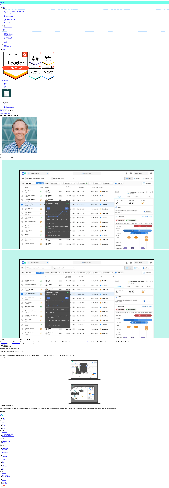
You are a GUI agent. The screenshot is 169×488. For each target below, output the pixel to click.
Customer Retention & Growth (8, 38)
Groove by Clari (9, 107)
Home (1, 110)
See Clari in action (4, 108)
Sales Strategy (8, 113)
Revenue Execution (5, 447)
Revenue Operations (5, 452)
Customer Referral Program (6, 476)
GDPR (3, 481)
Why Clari (3, 6)
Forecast (9, 20)
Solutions (3, 29)
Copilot (9, 19)
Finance (3, 455)
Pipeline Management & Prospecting (9, 35)
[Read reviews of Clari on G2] (2, 487)
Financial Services (6, 47)
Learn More (2, 2)
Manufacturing (6, 48)
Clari (8, 103)
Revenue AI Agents (14, 11)
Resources (3, 49)
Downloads (5, 82)
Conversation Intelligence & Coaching (7, 434)
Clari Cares (5, 86)
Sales (4, 40)
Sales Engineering (4, 456)
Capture (8, 12)
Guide (9, 22)
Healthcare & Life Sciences (7, 46)
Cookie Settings (4, 483)
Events (5, 85)
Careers (3, 424)
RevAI (3, 440)
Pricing (3, 100)
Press (4, 87)
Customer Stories (4, 466)
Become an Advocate (5, 475)
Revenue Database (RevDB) (8, 27)
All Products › (4, 24)
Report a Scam (4, 480)
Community (3, 474)
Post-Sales (5, 42)
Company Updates (3, 113)
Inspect (9, 14)
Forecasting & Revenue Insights (8, 36)
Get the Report (6, 98)
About (3, 422)
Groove (8, 16)
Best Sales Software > (5, 80)
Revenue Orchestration (5, 448)
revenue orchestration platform (16, 343)
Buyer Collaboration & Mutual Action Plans (8, 436)
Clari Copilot (7, 105)
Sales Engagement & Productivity (8, 33)
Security (3, 479)
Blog (4, 84)
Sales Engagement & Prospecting (6, 433)
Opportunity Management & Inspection (7, 435)
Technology (5, 45)
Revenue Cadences (6, 26)
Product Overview (4, 432)
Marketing (5, 41)
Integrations (5, 28)
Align (10, 17)
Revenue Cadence (4, 449)
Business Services (4, 460)
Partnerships (5, 83)
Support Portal (4, 473)
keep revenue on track (4, 343)
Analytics (3, 442)
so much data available (87, 341)
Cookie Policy (4, 482)
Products (3, 7)
